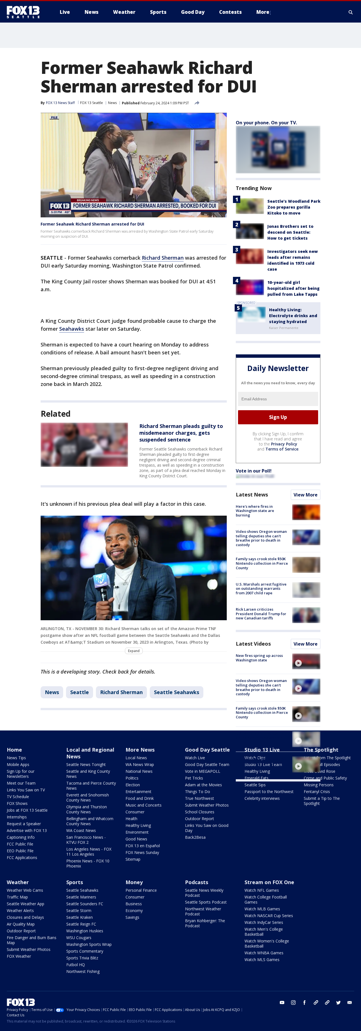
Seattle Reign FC (81, 924)
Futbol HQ (75, 964)
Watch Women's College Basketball (267, 943)
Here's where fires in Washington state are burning (255, 511)
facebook (304, 1002)
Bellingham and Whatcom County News (89, 821)
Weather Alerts (20, 910)
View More (306, 495)
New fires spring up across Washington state (259, 658)
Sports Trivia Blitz (82, 958)
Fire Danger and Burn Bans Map (31, 940)
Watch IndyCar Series (264, 922)
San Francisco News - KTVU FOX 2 (86, 839)
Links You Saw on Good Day (206, 828)
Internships (17, 817)
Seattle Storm (78, 910)
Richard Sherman (163, 257)
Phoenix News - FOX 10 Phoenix (87, 863)
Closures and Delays (25, 917)
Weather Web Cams (25, 890)
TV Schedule (18, 796)
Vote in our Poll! (254, 471)
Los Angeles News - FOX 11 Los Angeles (88, 851)
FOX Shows (17, 803)
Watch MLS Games (262, 959)
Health (131, 818)
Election (133, 784)
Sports (74, 882)
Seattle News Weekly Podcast (204, 893)
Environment (137, 832)
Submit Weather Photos (207, 805)
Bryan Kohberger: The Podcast (205, 923)
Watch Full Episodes (322, 764)
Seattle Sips (255, 784)
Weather (18, 882)
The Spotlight (321, 749)
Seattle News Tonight (86, 764)
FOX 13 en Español (143, 845)
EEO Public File (20, 850)
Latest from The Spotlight (327, 757)
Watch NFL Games (262, 890)
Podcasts (196, 882)
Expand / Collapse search (350, 12)
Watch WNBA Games (264, 952)
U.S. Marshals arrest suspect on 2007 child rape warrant (261, 735)
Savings (132, 917)
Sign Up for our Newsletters (20, 774)
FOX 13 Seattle (91, 102)
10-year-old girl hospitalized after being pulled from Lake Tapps (293, 288)
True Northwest (199, 798)
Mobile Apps (18, 764)
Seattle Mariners (81, 897)
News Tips (16, 757)
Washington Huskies (84, 930)
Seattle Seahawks (176, 692)
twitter (338, 1002)
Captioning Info (21, 837)
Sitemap (133, 859)
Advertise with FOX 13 (27, 830)
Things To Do (197, 791)
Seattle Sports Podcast (206, 902)
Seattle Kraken (79, 917)
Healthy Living (138, 825)
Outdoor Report (199, 818)
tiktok (315, 1002)
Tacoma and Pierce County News (91, 785)
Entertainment (138, 791)
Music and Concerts (144, 805)
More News (140, 749)
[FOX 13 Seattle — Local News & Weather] (25, 12)
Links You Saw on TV (26, 789)
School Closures (199, 811)
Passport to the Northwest (269, 791)
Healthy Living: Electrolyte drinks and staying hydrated (293, 315)
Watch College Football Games (266, 899)
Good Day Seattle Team (207, 764)
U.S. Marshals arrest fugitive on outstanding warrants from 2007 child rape (261, 588)
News (112, 102)
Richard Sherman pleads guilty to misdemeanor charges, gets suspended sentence (181, 433)
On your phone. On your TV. (266, 123)
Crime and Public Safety (325, 778)
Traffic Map (17, 897)
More (262, 12)
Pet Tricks (194, 778)
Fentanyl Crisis (317, 791)
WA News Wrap (140, 764)
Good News (136, 839)
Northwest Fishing (83, 971)
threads (327, 1002)
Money (134, 882)
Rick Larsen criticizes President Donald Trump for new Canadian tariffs (261, 614)
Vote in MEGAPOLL (202, 771)
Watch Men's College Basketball (264, 931)
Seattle (79, 692)
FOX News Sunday (142, 852)
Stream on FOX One (269, 882)
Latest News (252, 494)
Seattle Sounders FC (84, 903)
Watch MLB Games (262, 908)
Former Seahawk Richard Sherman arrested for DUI (92, 224)
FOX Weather (19, 956)
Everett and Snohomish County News (87, 797)
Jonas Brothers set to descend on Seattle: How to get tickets (290, 232)
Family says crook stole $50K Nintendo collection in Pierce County (262, 563)
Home (14, 749)
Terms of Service (281, 449)
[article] (84, 445)
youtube (282, 1002)
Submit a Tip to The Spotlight (322, 801)
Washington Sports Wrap (89, 944)
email (349, 1002)
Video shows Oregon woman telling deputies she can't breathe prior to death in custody (261, 538)
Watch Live (195, 757)
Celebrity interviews (262, 798)
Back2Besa (195, 837)
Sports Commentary (84, 951)
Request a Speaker (24, 823)
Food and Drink (140, 798)
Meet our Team (21, 783)
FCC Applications (22, 857)
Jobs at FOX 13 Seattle (27, 810)
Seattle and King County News (88, 774)
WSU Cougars (78, 937)
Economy (134, 910)
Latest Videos (253, 643)
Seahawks (71, 328)
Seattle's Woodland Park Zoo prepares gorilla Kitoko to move (293, 207)
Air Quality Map (21, 924)
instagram (293, 1002)
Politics (132, 778)
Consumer (135, 811)
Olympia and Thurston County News (86, 809)
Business (134, 903)
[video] (306, 661)
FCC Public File (20, 844)
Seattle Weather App (25, 903)
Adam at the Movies (203, 784)
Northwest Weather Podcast (203, 911)
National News (139, 771)
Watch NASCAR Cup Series (269, 915)
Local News (136, 757)
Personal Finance (141, 890)
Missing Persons (319, 784)
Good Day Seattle (207, 749)
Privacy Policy (284, 444)
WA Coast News (81, 830)
